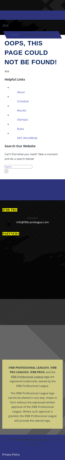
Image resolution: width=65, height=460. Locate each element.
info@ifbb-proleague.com (32, 222)
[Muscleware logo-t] (22, 3)
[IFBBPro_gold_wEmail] (6, 3)
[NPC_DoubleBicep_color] (51, 3)
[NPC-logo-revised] (31, 5)
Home (15, 34)
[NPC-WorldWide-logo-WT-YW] (59, 3)
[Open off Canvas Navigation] (55, 15)
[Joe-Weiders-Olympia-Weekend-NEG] (41, 5)
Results (21, 110)
